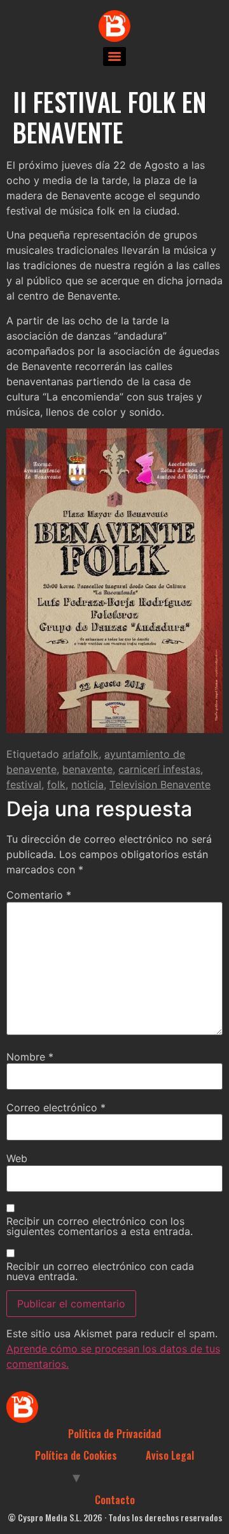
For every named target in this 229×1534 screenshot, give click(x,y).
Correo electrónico (56, 1107)
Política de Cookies (76, 1455)
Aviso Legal (170, 1455)
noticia (87, 784)
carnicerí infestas (159, 769)
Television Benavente (160, 784)
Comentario (38, 895)
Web (16, 1158)
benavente (87, 769)
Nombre (29, 1057)
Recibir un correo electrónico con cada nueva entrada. (100, 1271)
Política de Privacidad (114, 1433)
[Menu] (114, 56)
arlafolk (80, 754)
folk (56, 784)
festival (23, 784)
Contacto (115, 1499)
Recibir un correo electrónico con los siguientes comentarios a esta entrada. (99, 1226)
